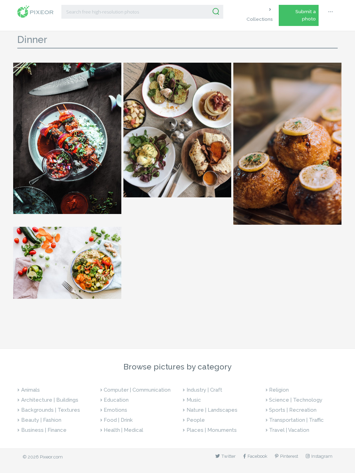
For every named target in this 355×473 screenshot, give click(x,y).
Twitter (229, 456)
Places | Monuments (212, 430)
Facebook (257, 456)
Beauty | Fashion (41, 420)
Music (194, 400)
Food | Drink (118, 420)
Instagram (321, 456)
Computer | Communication (137, 390)
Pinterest (289, 456)
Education (116, 400)
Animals (30, 390)
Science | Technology (295, 400)
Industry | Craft (204, 390)
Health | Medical (123, 430)
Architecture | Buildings (49, 400)
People (196, 420)
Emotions (115, 410)
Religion (279, 390)
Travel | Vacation (289, 430)
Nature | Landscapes (212, 410)
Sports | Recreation (293, 410)
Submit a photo (305, 15)
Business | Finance (44, 430)
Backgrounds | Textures (50, 410)
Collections (259, 19)
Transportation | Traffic (296, 420)
